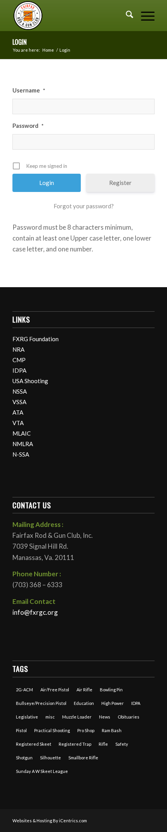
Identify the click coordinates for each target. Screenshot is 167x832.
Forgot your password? (84, 205)
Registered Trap (75, 744)
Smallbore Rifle (83, 757)
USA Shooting (30, 380)
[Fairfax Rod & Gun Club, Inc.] (69, 15)
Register (120, 182)
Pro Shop (85, 730)
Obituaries (128, 716)
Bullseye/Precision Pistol (41, 703)
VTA (18, 422)
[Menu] (144, 15)
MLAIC (21, 433)
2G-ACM (24, 689)
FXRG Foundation (35, 338)
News (104, 716)
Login (19, 42)
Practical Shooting (52, 730)
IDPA (19, 370)
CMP (19, 359)
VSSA (19, 401)
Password (27, 125)
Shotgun (24, 757)
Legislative (27, 716)
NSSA (19, 391)
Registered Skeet (33, 744)
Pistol (21, 730)
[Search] (125, 15)
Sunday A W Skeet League (42, 771)
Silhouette (50, 757)
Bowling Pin (111, 689)
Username (28, 90)
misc (50, 716)
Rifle (103, 744)
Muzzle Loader (77, 716)
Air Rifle (84, 689)
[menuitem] (125, 15)
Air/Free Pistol (54, 689)
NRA (18, 349)
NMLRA (22, 443)
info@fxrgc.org (35, 612)
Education (84, 703)
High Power (112, 703)
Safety (121, 744)
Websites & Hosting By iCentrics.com (49, 820)
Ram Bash (112, 730)
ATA (17, 412)
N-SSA (20, 454)
